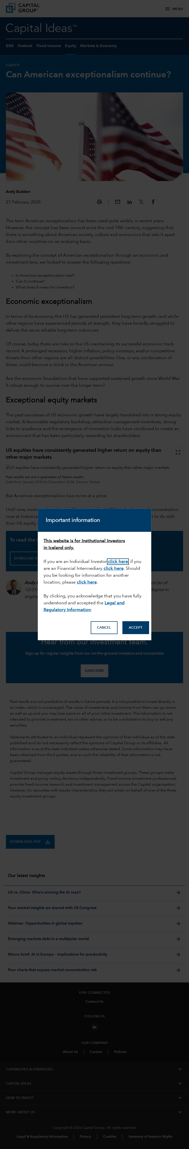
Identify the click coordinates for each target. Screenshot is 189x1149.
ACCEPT (135, 627)
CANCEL (104, 627)
